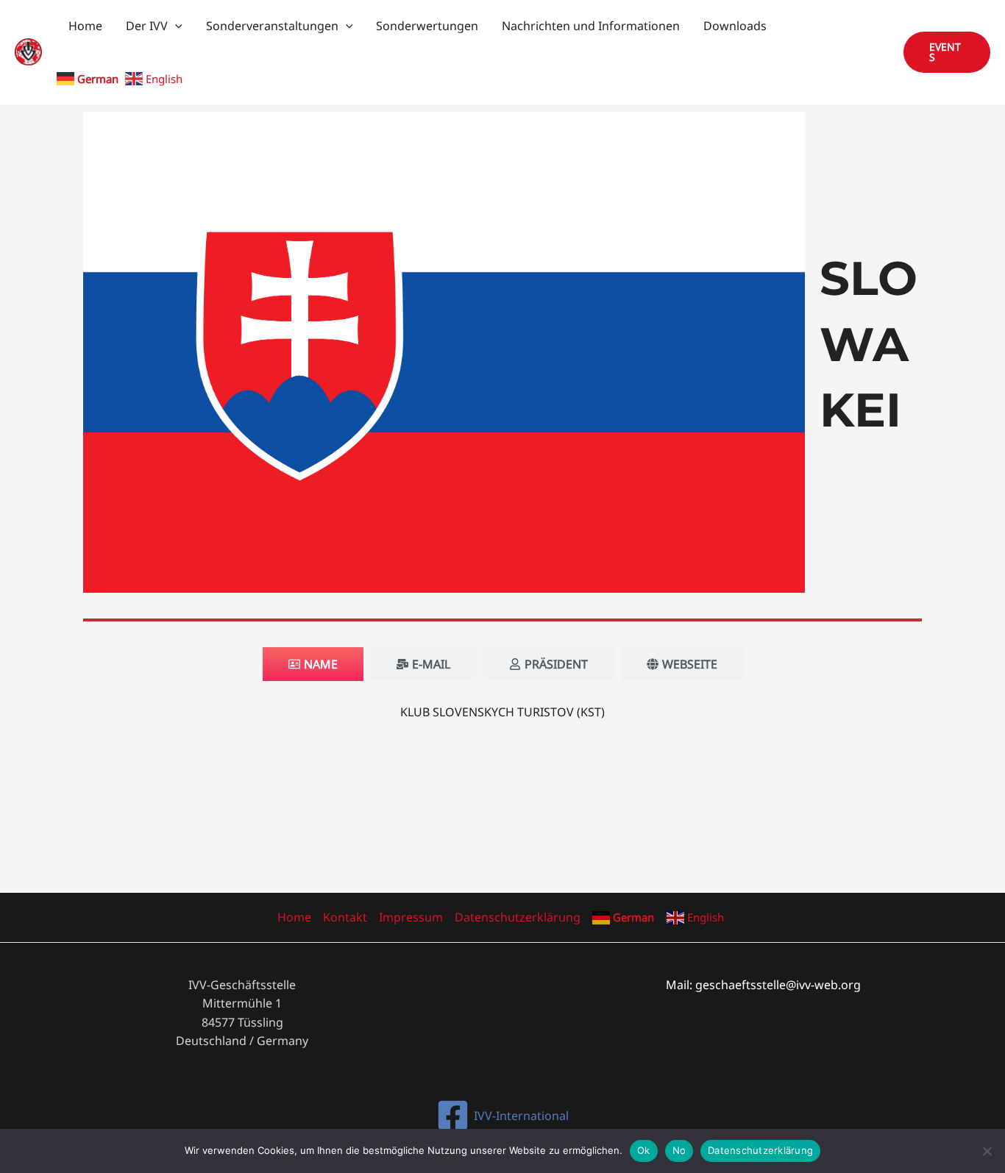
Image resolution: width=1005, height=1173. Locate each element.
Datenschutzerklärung (517, 917)
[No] (986, 1151)
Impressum (411, 917)
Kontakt (345, 917)
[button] (175, 25)
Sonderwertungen (427, 26)
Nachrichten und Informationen (591, 26)
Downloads (735, 26)
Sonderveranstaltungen (272, 26)
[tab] (313, 664)
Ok (643, 1150)
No (679, 1150)
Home (85, 26)
